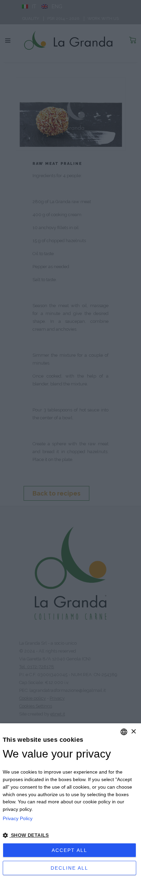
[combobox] (123, 731)
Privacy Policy (18, 818)
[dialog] (70, 802)
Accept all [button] (69, 850)
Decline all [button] (69, 868)
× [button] (133, 731)
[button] (71, 835)
